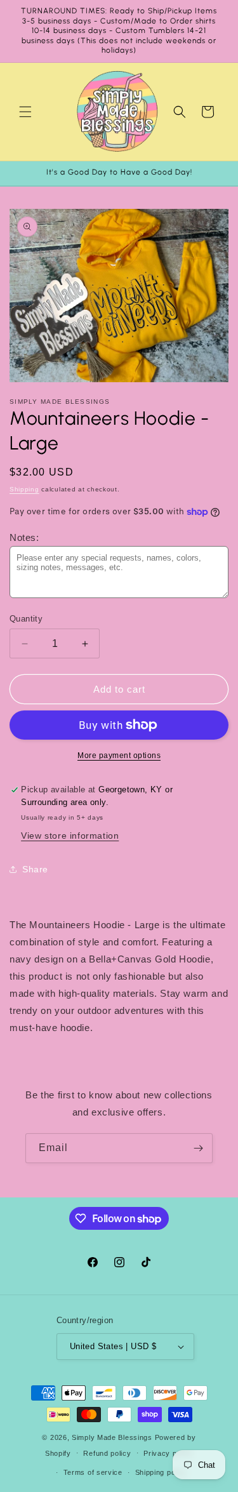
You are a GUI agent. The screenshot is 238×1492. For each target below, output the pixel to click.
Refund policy (107, 1453)
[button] (25, 112)
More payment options (119, 755)
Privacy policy (168, 1453)
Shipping (24, 489)
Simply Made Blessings (112, 1437)
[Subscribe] (198, 1148)
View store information (70, 835)
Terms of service (92, 1472)
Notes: (24, 537)
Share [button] (35, 869)
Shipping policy (161, 1472)
